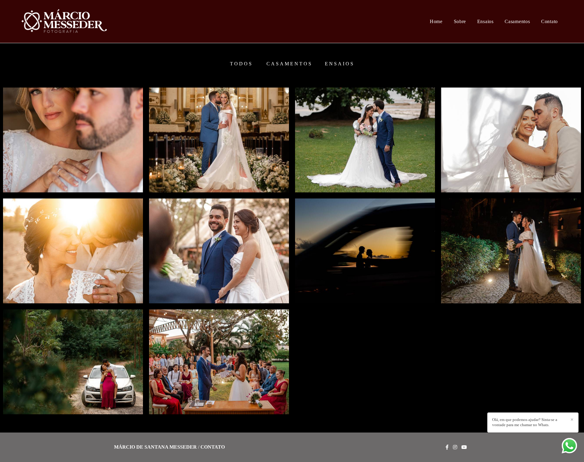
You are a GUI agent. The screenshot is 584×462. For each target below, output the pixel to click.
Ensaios (485, 21)
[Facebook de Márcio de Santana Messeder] (447, 447)
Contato (549, 21)
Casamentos (517, 21)
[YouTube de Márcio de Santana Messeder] (464, 447)
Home (436, 21)
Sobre (460, 21)
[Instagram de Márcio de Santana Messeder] (455, 447)
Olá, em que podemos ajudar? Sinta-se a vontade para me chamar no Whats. (524, 422)
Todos (241, 63)
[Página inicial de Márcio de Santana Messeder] (67, 21)
